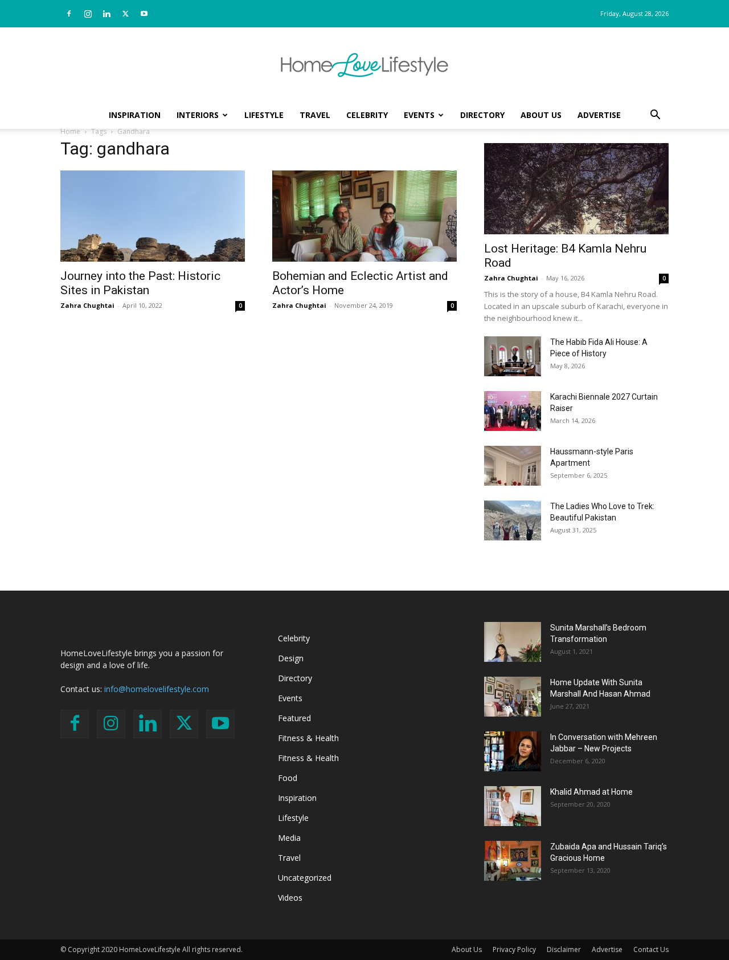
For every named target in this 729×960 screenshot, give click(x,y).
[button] (655, 116)
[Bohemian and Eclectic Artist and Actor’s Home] (364, 216)
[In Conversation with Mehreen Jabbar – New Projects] (512, 751)
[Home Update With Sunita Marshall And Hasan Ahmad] (512, 697)
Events (419, 114)
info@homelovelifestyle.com (156, 689)
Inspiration (135, 114)
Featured (294, 718)
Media (289, 837)
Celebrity (367, 114)
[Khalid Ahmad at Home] (512, 806)
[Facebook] (68, 14)
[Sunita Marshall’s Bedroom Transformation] (512, 642)
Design (291, 658)
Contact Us (651, 949)
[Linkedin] (106, 14)
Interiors (198, 114)
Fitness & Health (308, 738)
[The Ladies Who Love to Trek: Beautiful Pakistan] (512, 520)
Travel (315, 114)
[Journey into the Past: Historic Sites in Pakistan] (152, 216)
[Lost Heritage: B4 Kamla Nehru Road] (576, 188)
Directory (482, 114)
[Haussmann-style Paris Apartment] (512, 466)
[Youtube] (144, 14)
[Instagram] (87, 14)
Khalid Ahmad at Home (591, 791)
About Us (541, 114)
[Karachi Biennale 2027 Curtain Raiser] (512, 411)
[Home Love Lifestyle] (364, 65)
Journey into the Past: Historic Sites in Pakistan (140, 283)
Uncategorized (304, 877)
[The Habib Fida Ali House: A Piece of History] (512, 356)
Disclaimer (564, 949)
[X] (125, 14)
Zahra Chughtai (87, 305)
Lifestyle (264, 114)
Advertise (599, 114)
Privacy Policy (514, 949)
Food (287, 777)
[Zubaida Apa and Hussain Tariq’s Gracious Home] (512, 861)
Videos (290, 897)
